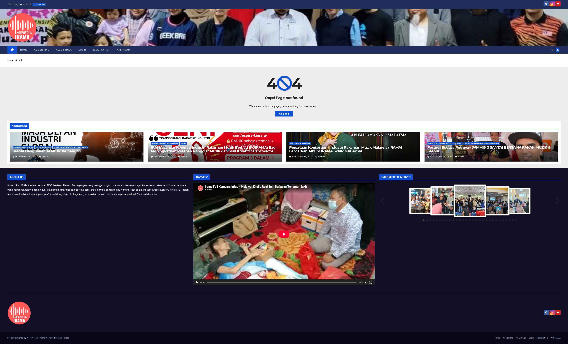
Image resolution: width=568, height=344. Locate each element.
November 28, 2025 (26, 156)
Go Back (284, 113)
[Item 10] (453, 220)
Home (23, 49)
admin (45, 156)
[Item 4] (434, 220)
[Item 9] (450, 220)
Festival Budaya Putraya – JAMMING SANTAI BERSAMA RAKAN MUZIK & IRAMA (489, 149)
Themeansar (63, 338)
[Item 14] (466, 220)
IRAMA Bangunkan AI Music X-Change (46, 151)
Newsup (50, 338)
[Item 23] (496, 220)
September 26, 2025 (165, 156)
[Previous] (382, 201)
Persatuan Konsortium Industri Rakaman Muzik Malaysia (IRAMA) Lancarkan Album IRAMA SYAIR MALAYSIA (345, 149)
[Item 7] (443, 220)
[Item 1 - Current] (423, 220)
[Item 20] (486, 220)
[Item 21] (490, 220)
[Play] (197, 282)
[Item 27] (510, 220)
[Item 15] (470, 220)
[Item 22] (493, 220)
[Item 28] (513, 220)
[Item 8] (447, 220)
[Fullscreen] (370, 282)
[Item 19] (483, 220)
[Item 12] (460, 220)
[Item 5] (437, 220)
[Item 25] (503, 220)
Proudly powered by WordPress (22, 338)
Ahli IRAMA (124, 49)
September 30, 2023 (441, 156)
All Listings (64, 49)
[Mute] (366, 282)
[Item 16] (473, 220)
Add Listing (41, 49)
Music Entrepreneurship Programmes (71, 147)
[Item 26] (506, 220)
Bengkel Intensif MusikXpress (165, 143)
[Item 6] (440, 220)
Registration (101, 49)
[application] (284, 234)
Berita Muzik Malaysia (23, 147)
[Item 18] (480, 220)
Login (82, 49)
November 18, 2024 (302, 156)
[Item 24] (500, 220)
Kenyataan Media (43, 147)
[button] (552, 49)
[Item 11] (457, 220)
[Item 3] (430, 220)
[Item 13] (463, 220)
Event (183, 143)
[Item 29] (516, 220)
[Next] (557, 201)
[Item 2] (427, 220)
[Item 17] (476, 220)
